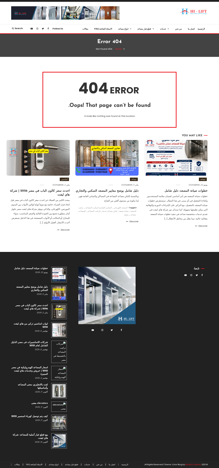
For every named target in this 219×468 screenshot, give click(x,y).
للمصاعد (82, 211)
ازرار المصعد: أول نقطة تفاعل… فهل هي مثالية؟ (138, 300)
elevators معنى (39, 403)
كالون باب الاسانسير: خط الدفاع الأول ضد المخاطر (140, 184)
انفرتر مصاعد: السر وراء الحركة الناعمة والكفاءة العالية (140, 99)
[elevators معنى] (59, 407)
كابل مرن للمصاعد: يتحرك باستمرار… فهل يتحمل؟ (143, 276)
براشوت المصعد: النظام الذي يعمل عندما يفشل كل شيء (139, 63)
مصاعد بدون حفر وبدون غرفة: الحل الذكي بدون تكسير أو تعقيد (116, 39)
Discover (203, 225)
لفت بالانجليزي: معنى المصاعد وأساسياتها (33, 386)
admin (197, 184)
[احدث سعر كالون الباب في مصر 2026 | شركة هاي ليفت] (59, 311)
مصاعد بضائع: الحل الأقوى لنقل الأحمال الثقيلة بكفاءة (118, 51)
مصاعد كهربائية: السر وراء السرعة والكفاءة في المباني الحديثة (116, 148)
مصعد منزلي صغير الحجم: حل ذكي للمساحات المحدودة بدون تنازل (116, 112)
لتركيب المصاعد (93, 211)
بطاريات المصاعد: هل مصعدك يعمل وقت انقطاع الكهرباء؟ (139, 228)
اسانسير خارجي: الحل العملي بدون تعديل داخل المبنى (116, 87)
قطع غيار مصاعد (144, 28)
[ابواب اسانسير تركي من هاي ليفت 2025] (59, 330)
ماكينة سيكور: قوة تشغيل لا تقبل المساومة (140, 325)
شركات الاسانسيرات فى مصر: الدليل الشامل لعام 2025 (29, 344)
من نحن (178, 28)
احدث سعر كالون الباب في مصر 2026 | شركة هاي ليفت (31, 307)
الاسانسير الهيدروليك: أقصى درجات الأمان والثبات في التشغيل (116, 63)
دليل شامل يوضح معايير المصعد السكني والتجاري (107, 190)
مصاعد (202, 179)
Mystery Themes (193, 464)
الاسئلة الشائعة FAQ (103, 28)
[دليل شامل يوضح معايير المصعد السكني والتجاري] (59, 293)
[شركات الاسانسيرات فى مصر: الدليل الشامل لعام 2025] (59, 352)
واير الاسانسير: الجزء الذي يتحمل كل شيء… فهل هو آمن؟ (138, 252)
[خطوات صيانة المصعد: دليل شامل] (59, 274)
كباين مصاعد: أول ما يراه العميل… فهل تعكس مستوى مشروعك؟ (139, 39)
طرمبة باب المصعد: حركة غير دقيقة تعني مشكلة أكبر (139, 172)
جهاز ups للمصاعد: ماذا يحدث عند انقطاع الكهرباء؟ (139, 87)
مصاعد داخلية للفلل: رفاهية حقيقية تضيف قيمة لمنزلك (116, 99)
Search (19, 28)
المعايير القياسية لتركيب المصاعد (98, 207)
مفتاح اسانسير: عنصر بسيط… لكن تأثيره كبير (139, 288)
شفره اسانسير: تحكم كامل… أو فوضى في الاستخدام (140, 240)
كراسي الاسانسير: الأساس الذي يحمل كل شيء (140, 313)
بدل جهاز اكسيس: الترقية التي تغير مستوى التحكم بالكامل (139, 361)
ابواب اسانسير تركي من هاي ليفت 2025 (31, 325)
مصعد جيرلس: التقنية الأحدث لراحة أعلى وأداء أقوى (116, 75)
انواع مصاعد (123, 28)
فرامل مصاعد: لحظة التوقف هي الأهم (140, 160)
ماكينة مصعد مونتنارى (145, 206)
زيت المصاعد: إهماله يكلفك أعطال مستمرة (139, 349)
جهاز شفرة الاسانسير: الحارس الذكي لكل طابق (141, 75)
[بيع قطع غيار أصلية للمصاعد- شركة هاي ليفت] (59, 441)
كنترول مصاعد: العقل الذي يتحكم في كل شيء (138, 337)
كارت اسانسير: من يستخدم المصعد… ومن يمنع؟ (142, 124)
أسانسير (64, 179)
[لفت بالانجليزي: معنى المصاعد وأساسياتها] (59, 391)
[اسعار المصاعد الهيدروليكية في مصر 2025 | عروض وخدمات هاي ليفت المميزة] (59, 373)
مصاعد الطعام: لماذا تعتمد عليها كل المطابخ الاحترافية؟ (116, 124)
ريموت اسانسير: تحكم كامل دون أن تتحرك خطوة (139, 216)
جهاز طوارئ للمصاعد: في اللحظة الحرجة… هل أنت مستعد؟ (140, 51)
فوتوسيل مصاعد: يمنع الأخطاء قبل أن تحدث (139, 136)
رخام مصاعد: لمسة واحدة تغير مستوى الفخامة (141, 196)
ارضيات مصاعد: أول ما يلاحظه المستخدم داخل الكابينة (141, 264)
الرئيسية (201, 28)
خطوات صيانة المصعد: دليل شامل (186, 190)
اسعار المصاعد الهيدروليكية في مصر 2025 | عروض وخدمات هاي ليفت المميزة (29, 370)
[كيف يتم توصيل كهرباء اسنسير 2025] (59, 422)
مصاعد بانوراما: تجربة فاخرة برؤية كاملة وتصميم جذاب (116, 136)
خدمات (163, 28)
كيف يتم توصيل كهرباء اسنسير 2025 (29, 416)
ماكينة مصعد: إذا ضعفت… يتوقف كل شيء (138, 148)
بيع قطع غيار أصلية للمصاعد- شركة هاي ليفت (30, 436)
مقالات (85, 28)
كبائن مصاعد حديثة (109, 211)
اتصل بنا (191, 28)
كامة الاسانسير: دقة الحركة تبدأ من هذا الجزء (139, 112)
